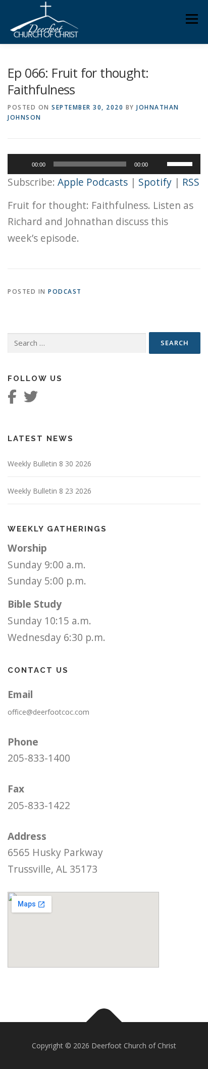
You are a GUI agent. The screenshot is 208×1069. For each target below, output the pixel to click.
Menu (191, 19)
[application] (104, 164)
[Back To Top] (104, 1022)
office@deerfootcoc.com (48, 712)
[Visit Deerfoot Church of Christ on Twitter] (31, 399)
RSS (190, 182)
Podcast (65, 291)
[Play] (21, 164)
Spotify (155, 182)
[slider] (181, 163)
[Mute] (159, 164)
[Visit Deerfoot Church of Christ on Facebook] (12, 399)
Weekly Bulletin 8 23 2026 (49, 491)
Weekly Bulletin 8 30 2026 (49, 463)
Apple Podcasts (93, 182)
